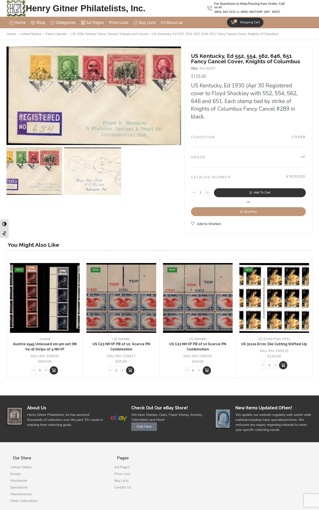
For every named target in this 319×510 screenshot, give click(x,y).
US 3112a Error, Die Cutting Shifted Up (274, 344)
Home (11, 34)
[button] (245, 22)
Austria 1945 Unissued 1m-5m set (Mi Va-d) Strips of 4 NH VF (45, 346)
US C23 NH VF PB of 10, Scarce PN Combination (121, 346)
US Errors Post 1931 (274, 339)
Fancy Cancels (56, 34)
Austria (44, 339)
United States (30, 34)
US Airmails (121, 339)
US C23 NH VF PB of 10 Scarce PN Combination (197, 346)
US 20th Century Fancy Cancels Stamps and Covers (110, 34)
